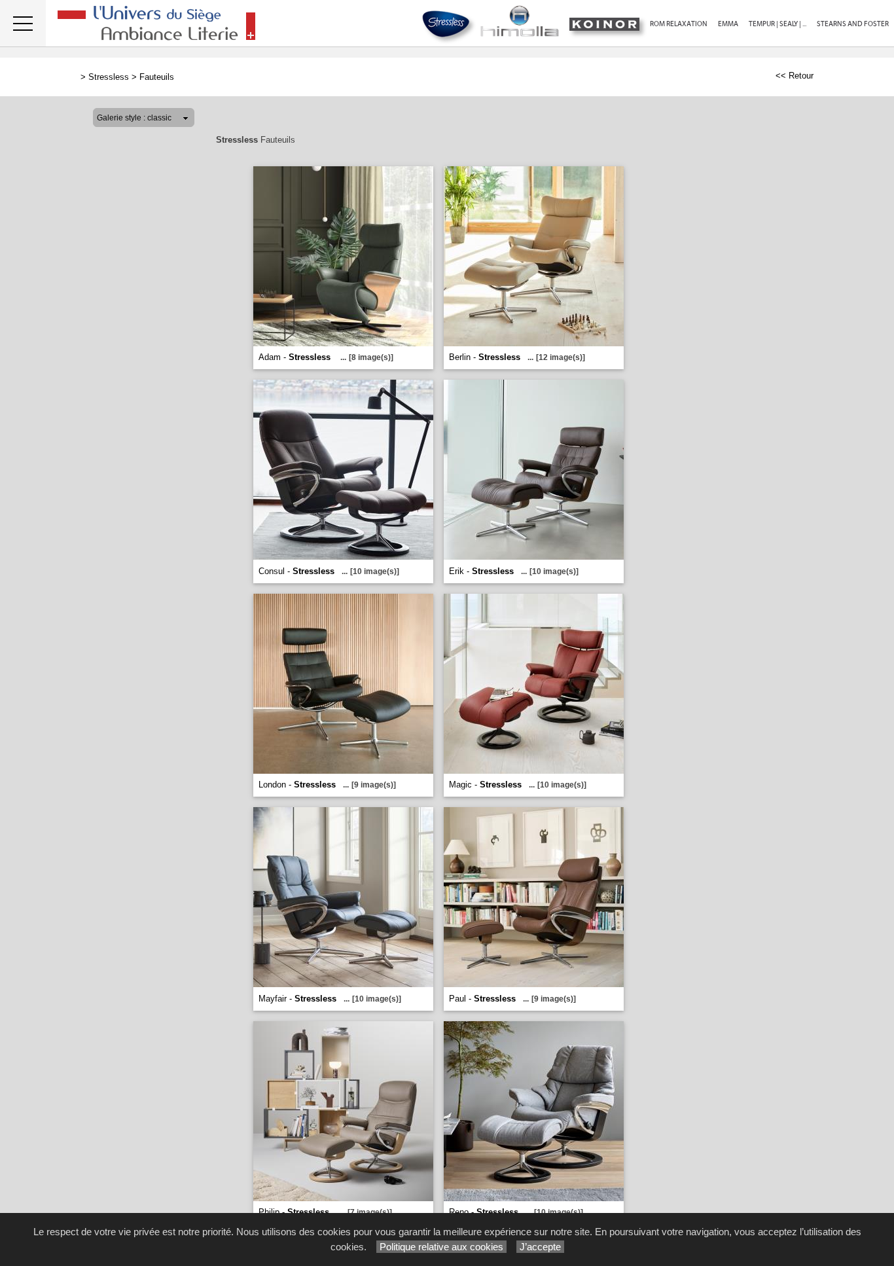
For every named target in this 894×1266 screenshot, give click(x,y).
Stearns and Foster (853, 24)
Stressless (108, 77)
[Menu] (23, 23)
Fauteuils (156, 77)
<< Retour (795, 76)
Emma (728, 24)
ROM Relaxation (678, 24)
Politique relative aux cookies (441, 1246)
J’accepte (540, 1246)
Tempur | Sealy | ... (777, 24)
